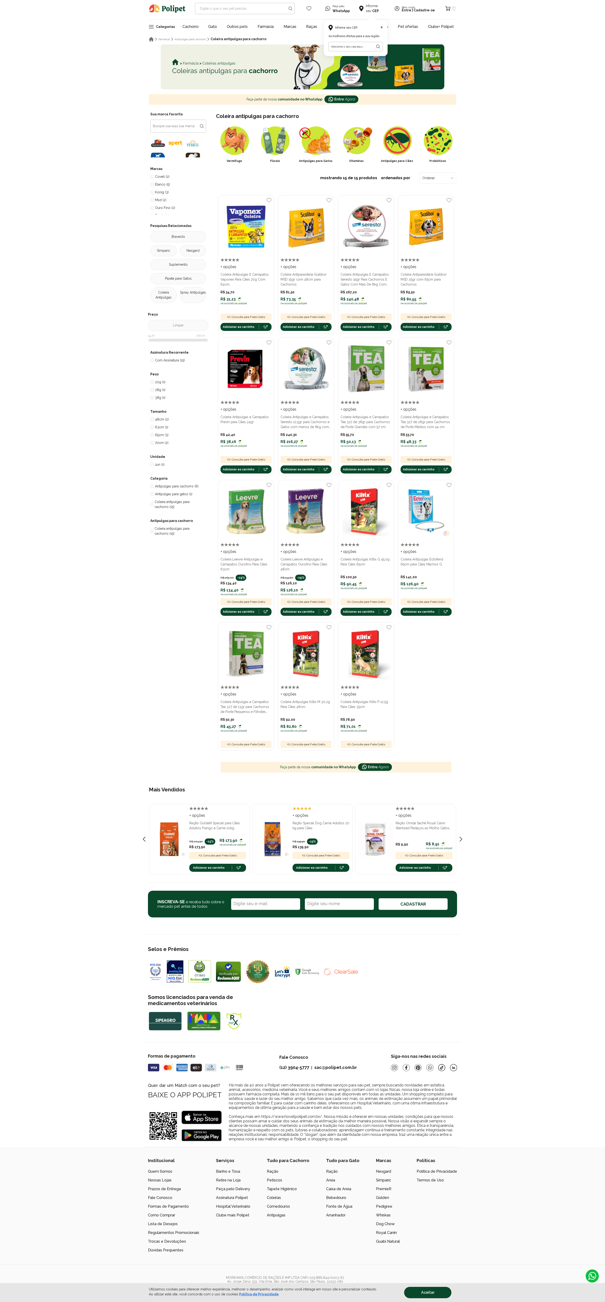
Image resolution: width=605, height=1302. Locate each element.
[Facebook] (406, 1067)
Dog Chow (385, 1224)
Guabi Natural (388, 1241)
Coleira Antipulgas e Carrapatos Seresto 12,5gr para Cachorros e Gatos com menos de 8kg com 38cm (305, 422)
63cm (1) (161, 427)
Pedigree (384, 1206)
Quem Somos (160, 1171)
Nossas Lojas (160, 1180)
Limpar (178, 325)
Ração (272, 1171)
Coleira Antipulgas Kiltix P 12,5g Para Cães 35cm (364, 704)
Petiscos (274, 1180)
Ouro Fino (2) (165, 208)
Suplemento (178, 264)
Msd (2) (160, 200)
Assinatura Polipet (232, 1197)
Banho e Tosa (228, 1171)
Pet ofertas (408, 26)
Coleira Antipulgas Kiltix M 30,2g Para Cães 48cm (305, 704)
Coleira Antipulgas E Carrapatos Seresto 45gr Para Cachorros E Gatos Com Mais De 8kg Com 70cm (365, 280)
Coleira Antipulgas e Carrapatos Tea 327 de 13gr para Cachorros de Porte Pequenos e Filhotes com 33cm (244, 707)
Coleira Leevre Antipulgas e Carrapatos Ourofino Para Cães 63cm (243, 564)
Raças (311, 26)
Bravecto (178, 237)
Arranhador (336, 1215)
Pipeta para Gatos (178, 278)
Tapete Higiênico (282, 1189)
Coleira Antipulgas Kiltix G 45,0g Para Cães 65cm (365, 561)
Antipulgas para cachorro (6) (177, 486)
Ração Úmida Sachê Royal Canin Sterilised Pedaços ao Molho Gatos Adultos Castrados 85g (422, 826)
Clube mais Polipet (232, 1215)
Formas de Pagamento (168, 1206)
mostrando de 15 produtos (365, 178)
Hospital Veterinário (233, 1206)
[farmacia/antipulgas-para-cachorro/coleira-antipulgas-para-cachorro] (302, 66)
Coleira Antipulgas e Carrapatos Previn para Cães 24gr (244, 419)
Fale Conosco (160, 1197)
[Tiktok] (441, 1067)
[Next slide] (460, 839)
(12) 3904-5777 (294, 1067)
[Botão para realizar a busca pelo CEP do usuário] (378, 46)
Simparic (163, 250)
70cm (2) (162, 443)
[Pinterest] (418, 1067)
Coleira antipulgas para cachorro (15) (172, 504)
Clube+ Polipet (441, 26)
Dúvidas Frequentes (165, 1250)
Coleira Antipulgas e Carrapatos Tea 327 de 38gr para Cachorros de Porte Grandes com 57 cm (365, 422)
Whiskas (383, 1215)
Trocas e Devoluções (167, 1241)
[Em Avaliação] (175, 971)
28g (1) (160, 390)
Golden (382, 1197)
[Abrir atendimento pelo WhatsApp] (592, 1276)
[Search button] (290, 8)
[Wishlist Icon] (309, 8)
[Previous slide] (144, 839)
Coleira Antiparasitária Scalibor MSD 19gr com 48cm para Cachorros (304, 279)
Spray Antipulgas (193, 292)
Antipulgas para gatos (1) (173, 494)
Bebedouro (336, 1197)
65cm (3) (162, 435)
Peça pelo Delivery (233, 1189)
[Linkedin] (453, 1067)
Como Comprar (161, 1215)
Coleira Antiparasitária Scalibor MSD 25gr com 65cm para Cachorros (424, 279)
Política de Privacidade (259, 1294)
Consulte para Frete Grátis (248, 317)
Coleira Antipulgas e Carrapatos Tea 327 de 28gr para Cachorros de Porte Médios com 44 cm (425, 422)
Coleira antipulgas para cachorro (238, 39)
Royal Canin (386, 1232)
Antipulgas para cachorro (190, 39)
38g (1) (160, 397)
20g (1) (160, 382)
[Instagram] (394, 1067)
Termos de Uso (430, 1180)
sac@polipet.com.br (335, 1067)
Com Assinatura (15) (170, 360)
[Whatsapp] (429, 1067)
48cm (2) (162, 419)
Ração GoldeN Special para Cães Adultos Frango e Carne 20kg (214, 825)
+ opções (228, 267)
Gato (212, 26)
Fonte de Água (339, 1206)
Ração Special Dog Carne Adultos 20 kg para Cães (321, 825)
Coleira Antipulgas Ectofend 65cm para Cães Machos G (422, 561)
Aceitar (428, 1292)
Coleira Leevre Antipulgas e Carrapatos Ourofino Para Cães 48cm (304, 564)
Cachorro (190, 26)
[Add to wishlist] (269, 200)
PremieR (383, 1189)
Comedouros (278, 1206)
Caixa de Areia (338, 1189)
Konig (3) (162, 192)
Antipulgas (276, 1215)
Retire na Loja (228, 1180)
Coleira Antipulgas (164, 295)
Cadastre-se (424, 10)
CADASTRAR (413, 904)
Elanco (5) (162, 184)
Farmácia (266, 26)
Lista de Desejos (163, 1224)
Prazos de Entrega (164, 1189)
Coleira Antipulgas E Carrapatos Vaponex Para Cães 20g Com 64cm (244, 279)
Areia (330, 1180)
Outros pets (237, 26)
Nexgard (192, 250)
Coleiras (274, 1197)
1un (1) (159, 464)
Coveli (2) (162, 176)
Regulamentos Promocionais (173, 1232)
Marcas (290, 26)
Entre (406, 10)
